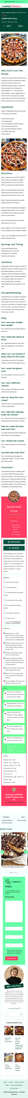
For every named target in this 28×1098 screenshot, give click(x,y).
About (5, 1082)
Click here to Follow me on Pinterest (14, 802)
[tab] (10, 872)
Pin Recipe (15, 548)
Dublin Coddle (21, 818)
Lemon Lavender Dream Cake (8, 1066)
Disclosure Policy (19, 1082)
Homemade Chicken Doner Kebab (8, 1039)
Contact (11, 1082)
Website (8, 945)
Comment (9, 902)
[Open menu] (24, 5)
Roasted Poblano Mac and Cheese (7, 820)
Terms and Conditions (17, 1085)
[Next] (26, 852)
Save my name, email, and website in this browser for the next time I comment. (14, 951)
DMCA (7, 1085)
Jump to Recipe (8, 26)
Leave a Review (20, 26)
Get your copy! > (14, 1)
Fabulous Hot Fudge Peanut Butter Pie (12, 867)
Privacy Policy (14, 1088)
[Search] (21, 1014)
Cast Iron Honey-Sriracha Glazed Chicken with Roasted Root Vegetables (19, 1043)
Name (8, 928)
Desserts (4, 15)
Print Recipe (15, 542)
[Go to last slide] (2, 852)
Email (8, 937)
